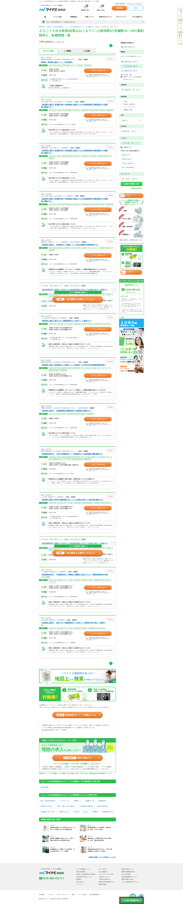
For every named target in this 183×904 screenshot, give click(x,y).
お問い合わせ (80, 882)
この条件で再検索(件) (131, 900)
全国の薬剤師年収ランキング (129, 876)
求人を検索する (137, 17)
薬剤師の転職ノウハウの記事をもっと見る (102, 857)
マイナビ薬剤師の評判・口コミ (130, 882)
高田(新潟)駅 (45, 787)
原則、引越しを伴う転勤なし (66, 806)
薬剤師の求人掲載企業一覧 (106, 882)
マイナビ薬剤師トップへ (83, 869)
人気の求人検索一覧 (104, 879)
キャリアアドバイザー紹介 (106, 874)
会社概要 (41, 894)
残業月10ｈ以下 (64, 812)
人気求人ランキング (104, 876)
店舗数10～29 (89, 801)
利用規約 (78, 879)
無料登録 (119, 8)
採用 (73, 894)
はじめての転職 (125, 874)
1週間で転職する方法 (127, 879)
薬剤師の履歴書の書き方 (128, 871)
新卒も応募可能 (102, 806)
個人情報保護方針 (95, 894)
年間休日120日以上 (47, 806)
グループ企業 (82, 894)
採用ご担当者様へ (120, 3)
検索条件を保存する (136, 188)
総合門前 (76, 812)
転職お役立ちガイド (105, 17)
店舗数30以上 (102, 801)
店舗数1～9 (77, 801)
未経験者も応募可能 (86, 806)
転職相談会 (73, 17)
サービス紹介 (57, 17)
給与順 (87, 51)
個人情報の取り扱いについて (84, 876)
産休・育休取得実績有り (48, 801)
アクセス (50, 894)
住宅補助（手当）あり (48, 812)
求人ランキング (121, 17)
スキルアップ (65, 801)
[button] (111, 59)
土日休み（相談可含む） (128, 163)
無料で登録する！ (78, 758)
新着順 (68, 51)
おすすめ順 (49, 51)
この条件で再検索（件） (131, 184)
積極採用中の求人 (108, 812)
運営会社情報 (102, 884)
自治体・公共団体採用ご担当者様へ (86, 874)
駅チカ (86, 812)
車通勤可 (95, 812)
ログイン (136, 8)
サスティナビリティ (62, 894)
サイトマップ (80, 884)
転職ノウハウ (89, 17)
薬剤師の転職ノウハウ (127, 869)
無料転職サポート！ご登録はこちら (77, 715)
